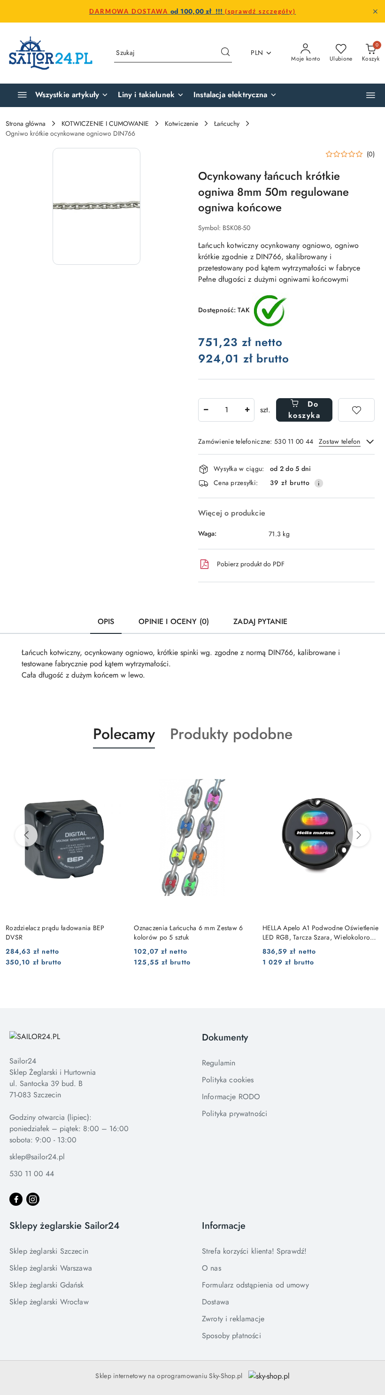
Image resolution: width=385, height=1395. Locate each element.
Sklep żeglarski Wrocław (49, 1301)
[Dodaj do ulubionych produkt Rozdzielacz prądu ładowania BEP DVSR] (112, 770)
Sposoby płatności (231, 1335)
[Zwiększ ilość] (247, 410)
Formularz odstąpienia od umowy (255, 1284)
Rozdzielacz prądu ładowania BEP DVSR (55, 932)
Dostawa (215, 1301)
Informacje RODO (231, 1096)
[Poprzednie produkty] (26, 835)
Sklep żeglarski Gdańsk (46, 1284)
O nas (211, 1268)
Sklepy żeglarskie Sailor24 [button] (64, 1226)
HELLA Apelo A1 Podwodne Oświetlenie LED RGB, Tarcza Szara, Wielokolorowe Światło (320, 932)
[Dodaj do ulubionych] (356, 410)
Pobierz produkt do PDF (251, 564)
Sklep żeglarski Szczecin (48, 1251)
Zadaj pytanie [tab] (260, 621)
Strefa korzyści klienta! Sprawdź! (254, 1251)
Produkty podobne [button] (231, 734)
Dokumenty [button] (225, 1037)
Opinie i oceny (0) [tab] (174, 621)
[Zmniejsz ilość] (206, 410)
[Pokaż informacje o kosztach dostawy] (319, 483)
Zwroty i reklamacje (233, 1318)
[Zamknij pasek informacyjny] (375, 11)
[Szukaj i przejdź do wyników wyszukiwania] (225, 53)
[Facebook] (16, 1199)
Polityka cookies (228, 1079)
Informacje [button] (224, 1226)
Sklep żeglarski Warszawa (50, 1268)
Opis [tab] (106, 621)
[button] (370, 95)
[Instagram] (32, 1199)
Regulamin (218, 1062)
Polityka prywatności (234, 1113)
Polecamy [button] (124, 734)
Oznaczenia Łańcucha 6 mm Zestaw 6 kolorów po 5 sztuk (188, 932)
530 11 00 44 (31, 1173)
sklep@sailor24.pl (37, 1156)
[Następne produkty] (358, 835)
